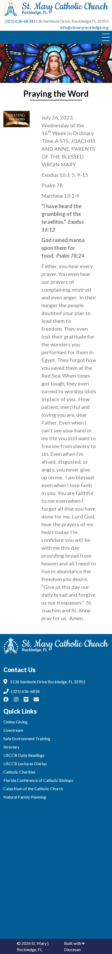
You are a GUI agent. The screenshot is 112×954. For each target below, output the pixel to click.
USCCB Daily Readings (24, 755)
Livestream (13, 730)
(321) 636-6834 (19, 21)
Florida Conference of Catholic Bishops (38, 780)
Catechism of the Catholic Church (33, 788)
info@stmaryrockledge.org (84, 27)
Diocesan (72, 949)
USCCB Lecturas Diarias (25, 763)
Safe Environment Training (26, 738)
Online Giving (15, 721)
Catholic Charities (19, 771)
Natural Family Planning (24, 796)
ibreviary (11, 746)
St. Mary (39, 943)
